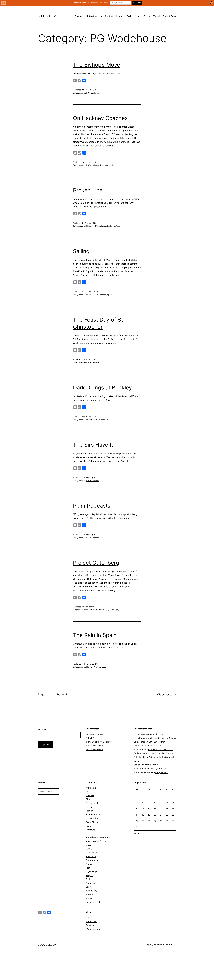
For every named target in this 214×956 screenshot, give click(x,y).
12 (149, 808)
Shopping (90, 883)
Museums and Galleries (96, 841)
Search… (42, 729)
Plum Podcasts (91, 505)
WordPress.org (93, 929)
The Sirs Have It (93, 444)
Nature (89, 667)
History (120, 16)
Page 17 (62, 694)
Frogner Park (161, 772)
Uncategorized (106, 165)
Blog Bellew (47, 16)
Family (146, 16)
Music (88, 845)
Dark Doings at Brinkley (102, 387)
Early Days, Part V (94, 745)
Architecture (106, 16)
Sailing (81, 251)
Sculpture (111, 226)
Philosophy (91, 856)
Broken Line (88, 190)
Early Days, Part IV (94, 749)
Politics (130, 16)
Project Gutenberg (96, 562)
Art (139, 16)
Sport (109, 294)
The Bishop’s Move (96, 64)
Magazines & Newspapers (98, 837)
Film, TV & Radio (93, 814)
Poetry (89, 864)
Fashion (89, 811)
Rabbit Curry (92, 738)
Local (88, 833)
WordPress (170, 945)
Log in (89, 917)
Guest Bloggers (93, 822)
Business (79, 16)
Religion (89, 875)
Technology (114, 610)
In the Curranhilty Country (98, 742)
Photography (92, 860)
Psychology (91, 871)
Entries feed (91, 921)
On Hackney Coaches (100, 118)
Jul (137, 833)
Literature (92, 16)
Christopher (139, 742)
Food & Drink (169, 16)
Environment (92, 803)
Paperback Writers (94, 734)
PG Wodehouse (92, 93)
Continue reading (104, 145)
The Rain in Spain (95, 635)
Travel (156, 16)
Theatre (89, 894)
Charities (90, 799)
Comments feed (93, 925)
